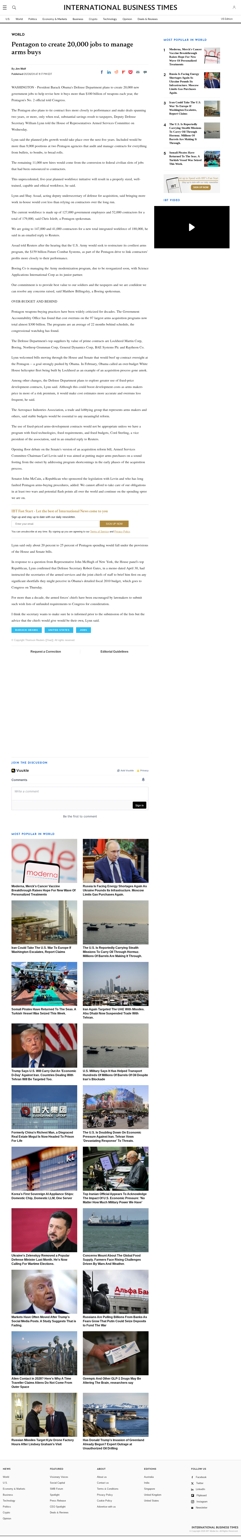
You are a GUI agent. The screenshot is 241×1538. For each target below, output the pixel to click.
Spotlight (54, 1494)
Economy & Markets (55, 19)
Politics (32, 19)
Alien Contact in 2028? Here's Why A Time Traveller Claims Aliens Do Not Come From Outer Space (41, 1382)
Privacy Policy (122, 531)
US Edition (227, 19)
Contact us (103, 1482)
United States (151, 1500)
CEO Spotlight (58, 1506)
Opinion (127, 19)
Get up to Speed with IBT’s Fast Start (198, 178)
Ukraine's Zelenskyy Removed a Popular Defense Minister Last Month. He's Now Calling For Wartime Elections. (40, 1259)
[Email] (137, 72)
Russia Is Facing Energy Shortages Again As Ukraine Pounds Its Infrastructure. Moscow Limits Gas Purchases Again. (115, 890)
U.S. (8, 19)
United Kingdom (152, 1494)
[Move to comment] (145, 72)
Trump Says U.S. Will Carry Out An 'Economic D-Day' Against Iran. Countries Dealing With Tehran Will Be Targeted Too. (43, 1075)
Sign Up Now (200, 187)
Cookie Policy (104, 1500)
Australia (149, 1477)
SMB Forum (56, 1488)
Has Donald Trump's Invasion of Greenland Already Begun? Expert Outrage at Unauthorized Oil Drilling (113, 1444)
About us (102, 1477)
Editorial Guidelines (114, 651)
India (146, 1482)
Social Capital (57, 1482)
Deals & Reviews (148, 19)
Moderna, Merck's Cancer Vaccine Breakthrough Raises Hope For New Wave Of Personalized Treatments (43, 890)
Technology (110, 19)
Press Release (58, 1500)
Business (78, 19)
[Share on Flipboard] (123, 72)
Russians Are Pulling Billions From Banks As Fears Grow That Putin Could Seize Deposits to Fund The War (115, 1321)
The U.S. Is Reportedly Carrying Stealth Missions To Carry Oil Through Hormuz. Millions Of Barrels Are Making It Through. (112, 952)
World (19, 19)
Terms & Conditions (107, 1488)
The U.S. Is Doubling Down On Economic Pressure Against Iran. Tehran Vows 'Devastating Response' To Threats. (112, 1136)
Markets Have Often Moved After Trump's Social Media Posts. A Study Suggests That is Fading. (43, 1321)
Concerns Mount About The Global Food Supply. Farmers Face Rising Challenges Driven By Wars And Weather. (112, 1259)
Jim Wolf (20, 68)
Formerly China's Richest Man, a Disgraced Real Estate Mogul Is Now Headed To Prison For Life (42, 1136)
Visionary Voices (59, 1477)
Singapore (149, 1488)
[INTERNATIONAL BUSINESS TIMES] (120, 8)
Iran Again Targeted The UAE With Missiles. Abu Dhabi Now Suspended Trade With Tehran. (113, 1013)
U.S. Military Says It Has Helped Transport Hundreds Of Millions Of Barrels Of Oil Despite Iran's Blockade (115, 1075)
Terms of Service (99, 531)
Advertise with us (106, 1506)
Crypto (93, 19)
